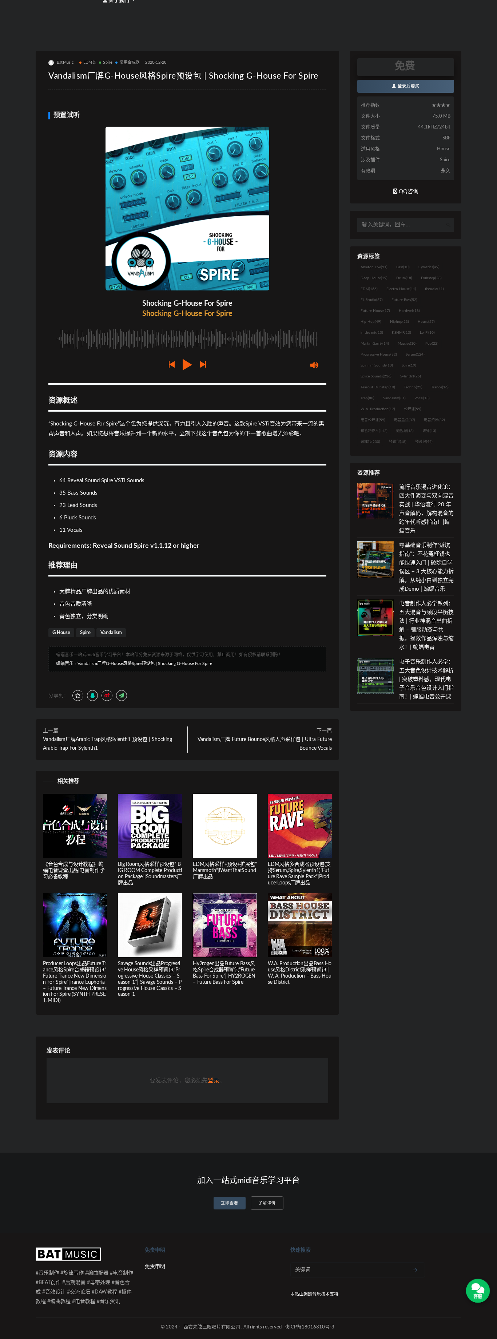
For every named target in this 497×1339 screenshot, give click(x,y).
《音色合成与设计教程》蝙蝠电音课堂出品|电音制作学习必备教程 (73, 870)
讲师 (429, 431)
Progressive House (379, 354)
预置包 (397, 442)
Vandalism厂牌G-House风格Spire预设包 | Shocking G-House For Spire (144, 663)
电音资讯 (434, 420)
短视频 (405, 431)
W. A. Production (378, 409)
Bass (403, 267)
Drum (404, 278)
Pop (431, 343)
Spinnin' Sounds (377, 365)
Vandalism (111, 632)
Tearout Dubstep (378, 387)
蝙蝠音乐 (64, 663)
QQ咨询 (407, 191)
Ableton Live (374, 267)
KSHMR (401, 332)
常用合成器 (129, 62)
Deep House (374, 278)
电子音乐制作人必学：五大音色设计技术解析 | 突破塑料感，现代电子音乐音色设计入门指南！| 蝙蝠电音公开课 (426, 679)
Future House (375, 311)
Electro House (401, 289)
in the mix (372, 332)
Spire (107, 62)
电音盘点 (404, 420)
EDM (369, 289)
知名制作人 (374, 431)
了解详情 (267, 1203)
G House (61, 632)
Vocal (422, 398)
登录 (213, 1081)
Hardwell (409, 311)
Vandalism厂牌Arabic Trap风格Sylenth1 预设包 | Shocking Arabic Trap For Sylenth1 (107, 744)
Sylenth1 (410, 376)
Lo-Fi (427, 332)
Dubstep (431, 278)
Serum (415, 354)
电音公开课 (373, 420)
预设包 (424, 442)
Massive (407, 343)
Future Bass (404, 300)
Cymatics (429, 267)
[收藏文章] (77, 695)
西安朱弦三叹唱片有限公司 (211, 1327)
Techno (413, 387)
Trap (367, 398)
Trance (440, 387)
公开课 (412, 409)
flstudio (434, 289)
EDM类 (89, 62)
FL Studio (372, 300)
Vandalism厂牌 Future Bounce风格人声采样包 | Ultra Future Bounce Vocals (265, 744)
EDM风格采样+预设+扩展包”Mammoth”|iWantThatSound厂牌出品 (225, 870)
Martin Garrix (375, 343)
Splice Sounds (376, 376)
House (426, 322)
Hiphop (399, 322)
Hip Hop (371, 322)
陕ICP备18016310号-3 (309, 1327)
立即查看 (229, 1203)
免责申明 (155, 1266)
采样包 (370, 442)
